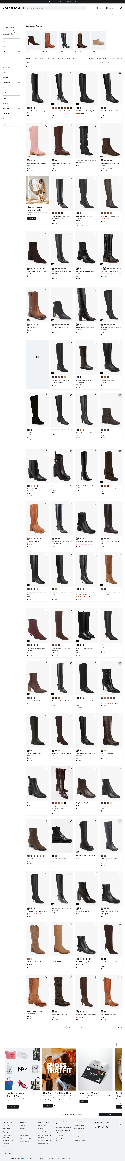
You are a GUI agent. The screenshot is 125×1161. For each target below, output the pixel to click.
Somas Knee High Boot (37, 911)
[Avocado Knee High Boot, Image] (86, 304)
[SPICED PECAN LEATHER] (31, 589)
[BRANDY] (108, 538)
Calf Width (6, 114)
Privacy (4, 1158)
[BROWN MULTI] (102, 430)
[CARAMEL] (105, 377)
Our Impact (23, 1132)
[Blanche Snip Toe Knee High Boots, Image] (62, 888)
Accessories (59, 15)
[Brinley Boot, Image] (111, 357)
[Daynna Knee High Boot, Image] (62, 625)
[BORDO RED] (105, 908)
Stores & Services (43, 1122)
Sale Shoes (32, 218)
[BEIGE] (59, 750)
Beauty (40, 15)
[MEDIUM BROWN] (56, 213)
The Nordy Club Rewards (63, 1127)
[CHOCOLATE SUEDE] (31, 430)
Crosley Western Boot (35, 962)
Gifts (97, 15)
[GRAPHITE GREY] (40, 268)
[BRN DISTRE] (53, 1011)
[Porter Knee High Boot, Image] (37, 569)
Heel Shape (6, 108)
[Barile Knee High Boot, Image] (86, 88)
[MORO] (80, 908)
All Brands (23, 1125)
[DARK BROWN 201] (80, 108)
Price (4, 62)
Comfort (112, 58)
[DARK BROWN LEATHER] (105, 160)
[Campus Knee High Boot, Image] (111, 248)
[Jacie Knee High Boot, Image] (62, 678)
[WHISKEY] (102, 1011)
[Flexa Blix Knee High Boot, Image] (62, 410)
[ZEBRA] (83, 698)
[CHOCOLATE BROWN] (68, 108)
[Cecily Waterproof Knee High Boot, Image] (111, 836)
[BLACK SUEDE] (43, 268)
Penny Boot (108, 1014)
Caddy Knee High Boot (86, 1014)
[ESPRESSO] (62, 377)
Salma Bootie (34, 859)
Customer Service (8, 1122)
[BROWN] (80, 324)
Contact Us (6, 1125)
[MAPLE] (65, 377)
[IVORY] (86, 1011)
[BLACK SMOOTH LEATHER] (53, 213)
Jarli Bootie (109, 806)
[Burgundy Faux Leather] (53, 803)
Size (4, 41)
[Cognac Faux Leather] (56, 803)
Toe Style (5, 93)
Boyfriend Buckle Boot (85, 855)
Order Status (6, 1128)
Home (89, 15)
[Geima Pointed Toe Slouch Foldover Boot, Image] (86, 141)
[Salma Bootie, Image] (37, 836)
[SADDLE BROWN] (105, 698)
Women (22, 15)
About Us (23, 1122)
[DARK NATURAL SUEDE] (34, 908)
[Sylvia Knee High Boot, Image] (62, 88)
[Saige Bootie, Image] (62, 304)
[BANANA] (105, 750)
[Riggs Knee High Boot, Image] (37, 141)
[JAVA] (28, 698)
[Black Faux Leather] (65, 803)
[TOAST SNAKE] (83, 430)
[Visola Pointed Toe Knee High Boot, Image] (62, 193)
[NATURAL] (111, 213)
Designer (79, 15)
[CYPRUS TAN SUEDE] (37, 589)
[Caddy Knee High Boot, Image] (86, 992)
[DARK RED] (83, 589)
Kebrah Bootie (109, 433)
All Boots (29, 58)
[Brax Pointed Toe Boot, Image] (86, 678)
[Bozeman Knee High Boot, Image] (111, 466)
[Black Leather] (80, 377)
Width (4, 88)
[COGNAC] (105, 213)
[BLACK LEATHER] (56, 160)
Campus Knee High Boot (109, 271)
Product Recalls (7, 1150)
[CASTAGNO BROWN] (105, 108)
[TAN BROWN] (80, 430)
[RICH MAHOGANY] (34, 108)
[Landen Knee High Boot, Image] (62, 357)
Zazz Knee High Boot (110, 216)
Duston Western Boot (59, 959)
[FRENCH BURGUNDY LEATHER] (59, 108)
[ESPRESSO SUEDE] (28, 856)
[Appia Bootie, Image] (111, 678)
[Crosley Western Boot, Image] (37, 939)
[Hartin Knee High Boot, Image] (86, 410)
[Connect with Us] (110, 1127)
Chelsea (98, 58)
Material (5, 77)
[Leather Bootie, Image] (86, 888)
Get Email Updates (25, 1138)
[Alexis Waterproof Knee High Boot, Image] (37, 410)
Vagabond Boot (33, 541)
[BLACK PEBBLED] (80, 645)
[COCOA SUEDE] (102, 589)
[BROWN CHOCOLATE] (80, 213)
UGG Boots (94, 52)
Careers (22, 1128)
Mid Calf (44, 52)
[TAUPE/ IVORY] (80, 959)
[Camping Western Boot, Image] (37, 992)
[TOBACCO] (108, 698)
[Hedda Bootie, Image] (86, 248)
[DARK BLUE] (105, 803)
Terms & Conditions (32, 1158)
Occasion (5, 103)
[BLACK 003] (77, 108)
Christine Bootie (84, 541)
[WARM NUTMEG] (65, 108)
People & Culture (25, 1135)
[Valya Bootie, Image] (37, 783)
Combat (105, 58)
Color (4, 46)
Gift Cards (83, 1102)
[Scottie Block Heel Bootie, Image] (37, 248)
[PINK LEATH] (28, 160)
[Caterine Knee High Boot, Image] (111, 625)
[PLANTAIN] (31, 538)
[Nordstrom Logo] (11, 8)
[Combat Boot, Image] (62, 836)
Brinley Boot (107, 380)
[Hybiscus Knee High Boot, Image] (62, 569)
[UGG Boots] (98, 40)
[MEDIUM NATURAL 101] (62, 268)
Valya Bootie (35, 803)
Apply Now (120, 1107)
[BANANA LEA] (31, 160)
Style (4, 72)
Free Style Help (42, 1128)
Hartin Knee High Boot (85, 433)
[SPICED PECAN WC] (71, 108)
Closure (5, 124)
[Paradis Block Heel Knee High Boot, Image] (62, 783)
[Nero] (53, 856)
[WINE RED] (80, 538)
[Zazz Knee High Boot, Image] (111, 193)
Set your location (33, 67)
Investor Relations (79, 1128)
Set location (6, 38)
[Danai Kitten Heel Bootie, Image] (37, 625)
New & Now (11, 15)
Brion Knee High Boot (110, 592)
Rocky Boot (59, 1014)
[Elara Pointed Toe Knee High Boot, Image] (86, 193)
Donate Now (48, 1106)
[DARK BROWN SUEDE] (102, 160)
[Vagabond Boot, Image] (37, 518)
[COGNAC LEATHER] (56, 1011)
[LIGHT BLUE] (31, 959)
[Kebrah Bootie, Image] (111, 410)
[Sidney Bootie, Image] (86, 783)
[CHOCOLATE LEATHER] (31, 750)
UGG (79, 58)
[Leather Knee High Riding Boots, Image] (86, 357)
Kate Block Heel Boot (108, 753)
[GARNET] (114, 268)
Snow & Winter (71, 58)
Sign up (110, 1114)
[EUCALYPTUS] (111, 268)
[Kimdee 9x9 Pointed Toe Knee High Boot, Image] (86, 569)
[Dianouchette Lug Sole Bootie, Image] (62, 466)
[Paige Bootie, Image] (86, 939)
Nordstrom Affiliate (80, 1140)
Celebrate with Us (71, 2)
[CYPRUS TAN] (56, 108)
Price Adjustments (8, 1140)
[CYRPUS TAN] (59, 324)
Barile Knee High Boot (86, 111)
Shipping (5, 1132)
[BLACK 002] (108, 213)
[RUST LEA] (53, 160)
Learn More (57, 1106)
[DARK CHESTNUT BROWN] (83, 538)
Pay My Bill (59, 1135)
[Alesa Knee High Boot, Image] (37, 88)
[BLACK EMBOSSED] (111, 698)
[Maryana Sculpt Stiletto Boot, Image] (111, 939)
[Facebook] (107, 1127)
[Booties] (33, 40)
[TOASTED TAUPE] (105, 430)
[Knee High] (66, 40)
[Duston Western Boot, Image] (62, 939)
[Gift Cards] (95, 1069)
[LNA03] (34, 486)
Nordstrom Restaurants (45, 1140)
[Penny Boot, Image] (111, 992)
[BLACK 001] (53, 268)
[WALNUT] (83, 645)
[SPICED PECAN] (31, 268)
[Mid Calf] (49, 40)
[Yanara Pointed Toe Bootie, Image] (37, 466)
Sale (105, 15)
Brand (4, 51)
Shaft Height (6, 82)
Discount (5, 119)
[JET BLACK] (104, 268)
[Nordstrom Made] (22, 1069)
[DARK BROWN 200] (114, 324)
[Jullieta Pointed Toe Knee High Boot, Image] (86, 466)
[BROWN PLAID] (34, 160)
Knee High (61, 52)
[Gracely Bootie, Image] (111, 888)
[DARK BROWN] (59, 213)
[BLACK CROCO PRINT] (77, 589)
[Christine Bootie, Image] (86, 518)
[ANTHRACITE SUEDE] (37, 856)
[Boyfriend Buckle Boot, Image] (86, 836)
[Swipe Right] (118, 1044)
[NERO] (77, 908)
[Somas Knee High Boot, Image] (37, 888)
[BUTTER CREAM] (56, 589)
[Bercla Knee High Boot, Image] (111, 518)
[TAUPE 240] (111, 324)
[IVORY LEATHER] (111, 803)
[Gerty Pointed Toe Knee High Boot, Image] (111, 304)
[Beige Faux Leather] (62, 803)
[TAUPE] (59, 377)
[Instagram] (95, 1127)
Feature (5, 98)
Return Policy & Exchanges (7, 1136)
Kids (70, 15)
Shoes (49, 15)
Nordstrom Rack (79, 1125)
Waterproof (90, 58)
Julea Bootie (35, 701)
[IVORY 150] (31, 486)
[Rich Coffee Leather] (77, 377)
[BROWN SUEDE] (102, 486)
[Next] (121, 58)
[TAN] (28, 538)
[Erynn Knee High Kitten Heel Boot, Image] (62, 518)
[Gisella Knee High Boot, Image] (111, 88)
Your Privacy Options (15, 1158)
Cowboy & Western (80, 52)
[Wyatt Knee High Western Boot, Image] (86, 730)
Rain (84, 58)
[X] (103, 1127)
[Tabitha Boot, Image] (37, 304)
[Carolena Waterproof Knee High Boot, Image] (37, 730)
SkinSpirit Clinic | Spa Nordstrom (44, 1136)
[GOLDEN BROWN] (28, 324)
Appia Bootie (108, 701)
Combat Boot (59, 859)
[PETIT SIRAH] (34, 698)
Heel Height (6, 67)
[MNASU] (108, 803)
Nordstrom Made (12, 1107)
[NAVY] (117, 268)
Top (121, 1125)
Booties (28, 52)
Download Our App (103, 1122)
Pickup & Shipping (8, 27)
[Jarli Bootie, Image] (111, 783)
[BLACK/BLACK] (77, 430)
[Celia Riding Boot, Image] (86, 625)
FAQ (4, 1147)
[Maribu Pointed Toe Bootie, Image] (111, 141)
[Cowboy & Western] (82, 40)
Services (114, 15)
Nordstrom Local (43, 1143)
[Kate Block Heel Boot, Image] (111, 730)
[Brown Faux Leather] (59, 803)
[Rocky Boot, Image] (62, 992)
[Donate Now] (59, 1069)
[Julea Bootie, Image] (37, 678)
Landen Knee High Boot (60, 380)
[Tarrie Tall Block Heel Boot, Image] (62, 248)
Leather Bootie (82, 911)
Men (31, 15)
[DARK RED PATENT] (31, 645)
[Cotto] (56, 856)
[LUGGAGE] (31, 324)
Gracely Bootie (109, 911)
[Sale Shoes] (37, 190)
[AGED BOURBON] (31, 108)
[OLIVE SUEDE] (40, 856)
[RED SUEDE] (108, 486)
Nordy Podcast (24, 1141)
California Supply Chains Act (47, 1158)
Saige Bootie (60, 327)
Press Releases (78, 1132)
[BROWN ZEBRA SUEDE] (34, 856)
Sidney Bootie (83, 803)
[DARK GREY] (108, 324)
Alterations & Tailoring (45, 1132)
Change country (7, 1153)
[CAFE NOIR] (28, 268)
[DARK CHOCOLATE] (102, 959)
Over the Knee (60, 58)
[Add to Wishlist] (46, 73)
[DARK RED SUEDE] (111, 160)
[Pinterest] (99, 1127)
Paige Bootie (84, 962)
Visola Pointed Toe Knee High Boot (61, 217)
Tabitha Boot (32, 327)
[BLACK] (28, 108)
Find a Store (41, 1125)
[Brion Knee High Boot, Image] (111, 569)
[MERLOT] (40, 538)
